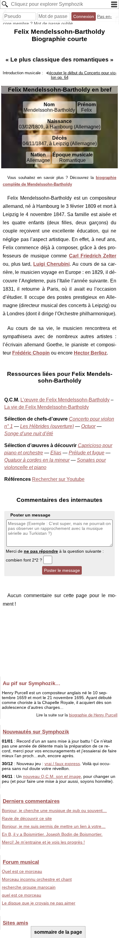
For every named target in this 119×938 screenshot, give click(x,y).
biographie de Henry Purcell (93, 715)
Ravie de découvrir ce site (27, 818)
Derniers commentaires (31, 801)
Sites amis (15, 923)
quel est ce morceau (21, 895)
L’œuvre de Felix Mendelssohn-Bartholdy (65, 399)
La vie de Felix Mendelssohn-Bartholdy (46, 407)
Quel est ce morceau (22, 871)
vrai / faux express (62, 763)
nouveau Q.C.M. (52, 776)
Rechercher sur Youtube (58, 479)
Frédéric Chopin (31, 352)
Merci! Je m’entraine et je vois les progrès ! (43, 842)
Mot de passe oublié (53, 23)
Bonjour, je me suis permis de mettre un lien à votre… (54, 826)
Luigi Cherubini (51, 264)
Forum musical (21, 862)
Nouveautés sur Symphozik (36, 732)
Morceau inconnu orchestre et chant (37, 879)
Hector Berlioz (90, 352)
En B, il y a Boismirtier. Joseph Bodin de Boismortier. (52, 834)
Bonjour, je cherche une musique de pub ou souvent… (54, 810)
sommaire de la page (58, 932)
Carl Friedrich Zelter (92, 255)
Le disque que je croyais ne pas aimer (38, 903)
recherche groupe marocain (29, 887)
